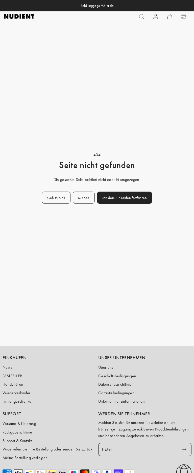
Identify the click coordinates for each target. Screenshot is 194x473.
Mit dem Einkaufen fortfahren (124, 197)
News (7, 367)
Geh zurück (56, 197)
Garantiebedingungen (116, 393)
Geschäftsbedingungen (117, 376)
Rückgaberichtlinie (17, 432)
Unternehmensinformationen (121, 401)
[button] (141, 16)
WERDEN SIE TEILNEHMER (124, 414)
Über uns (105, 367)
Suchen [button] (83, 197)
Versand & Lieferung (19, 423)
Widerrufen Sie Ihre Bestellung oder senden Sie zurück (47, 449)
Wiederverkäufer (17, 393)
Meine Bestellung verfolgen (25, 457)
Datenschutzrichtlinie (115, 384)
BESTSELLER (12, 376)
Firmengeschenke (17, 401)
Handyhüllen (13, 384)
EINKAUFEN (15, 357)
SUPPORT (12, 414)
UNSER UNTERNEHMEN (121, 357)
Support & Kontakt (17, 440)
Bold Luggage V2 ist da (97, 5)
